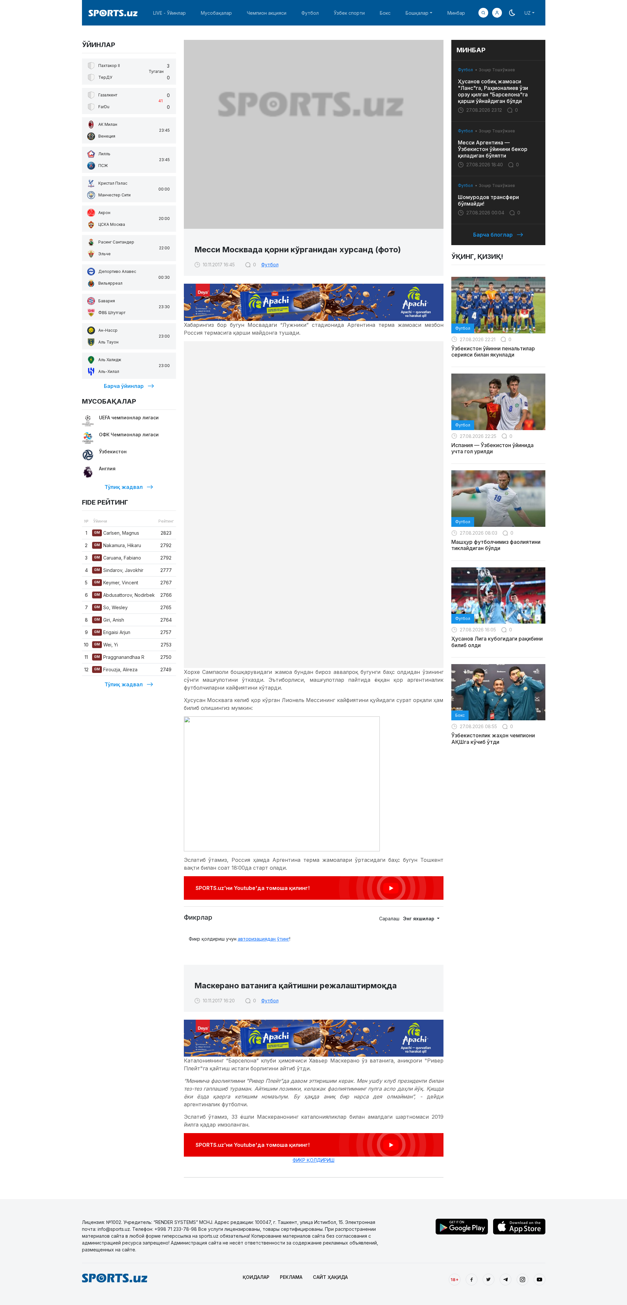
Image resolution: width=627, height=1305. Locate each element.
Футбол (310, 13)
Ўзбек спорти (349, 13)
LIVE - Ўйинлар (169, 13)
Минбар (456, 13)
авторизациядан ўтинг (263, 939)
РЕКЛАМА (291, 1277)
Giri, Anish (109, 620)
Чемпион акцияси (266, 13)
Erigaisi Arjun (112, 632)
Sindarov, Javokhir (118, 570)
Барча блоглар (493, 234)
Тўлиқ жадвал (123, 487)
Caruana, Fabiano (117, 557)
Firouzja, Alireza (115, 669)
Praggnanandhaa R (119, 657)
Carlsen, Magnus (116, 533)
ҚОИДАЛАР (256, 1277)
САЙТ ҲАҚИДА (330, 1277)
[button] (497, 13)
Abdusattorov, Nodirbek (124, 595)
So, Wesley (111, 607)
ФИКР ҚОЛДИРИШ (313, 1160)
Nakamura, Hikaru (117, 545)
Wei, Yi (106, 644)
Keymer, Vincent (116, 582)
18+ (454, 1279)
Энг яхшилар (419, 918)
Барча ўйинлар (124, 386)
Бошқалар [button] (417, 13)
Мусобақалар (216, 13)
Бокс (385, 13)
